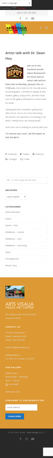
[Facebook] (20, 18)
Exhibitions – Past (13, 238)
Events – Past (11, 225)
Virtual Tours (11, 265)
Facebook (12, 154)
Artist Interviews (12, 212)
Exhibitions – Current (14, 232)
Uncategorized (12, 258)
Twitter (25, 154)
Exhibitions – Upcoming (16, 245)
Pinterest (39, 154)
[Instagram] (26, 18)
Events (8, 218)
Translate (21, 8)
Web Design (32, 432)
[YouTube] (33, 18)
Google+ (13, 159)
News (8, 252)
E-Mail (26, 159)
